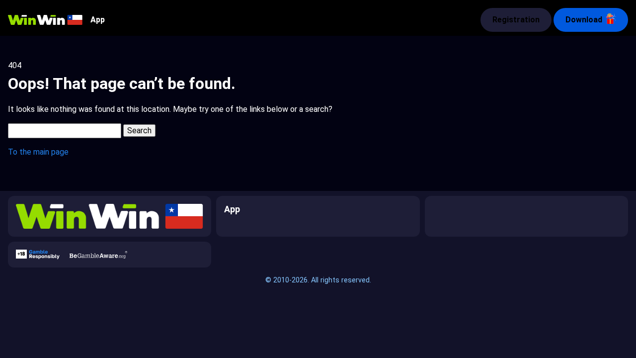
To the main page (38, 152)
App (97, 19)
